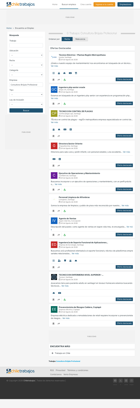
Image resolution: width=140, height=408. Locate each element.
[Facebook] (115, 381)
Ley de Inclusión (16, 100)
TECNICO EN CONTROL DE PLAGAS (76, 111)
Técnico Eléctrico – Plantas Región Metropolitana (82, 55)
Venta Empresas (70, 374)
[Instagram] (131, 381)
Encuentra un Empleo (24, 28)
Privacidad (60, 370)
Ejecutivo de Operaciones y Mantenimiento (79, 173)
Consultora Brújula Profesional (99, 33)
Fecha (12, 60)
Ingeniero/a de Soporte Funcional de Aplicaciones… (83, 242)
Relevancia (80, 39)
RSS (52, 370)
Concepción (76, 221)
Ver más (54, 66)
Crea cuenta (85, 4)
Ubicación (13, 50)
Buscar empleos (69, 4)
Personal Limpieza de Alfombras (74, 197)
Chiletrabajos (29, 380)
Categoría (13, 70)
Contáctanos (56, 374)
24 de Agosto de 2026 (69, 60)
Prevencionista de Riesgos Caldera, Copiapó (80, 307)
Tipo (11, 90)
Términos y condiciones (77, 370)
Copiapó (76, 309)
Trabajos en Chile (62, 353)
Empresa (13, 80)
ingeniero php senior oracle (72, 87)
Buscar (26, 110)
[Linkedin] (126, 381)
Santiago (68, 57)
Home (56, 4)
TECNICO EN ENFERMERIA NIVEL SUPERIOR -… (81, 275)
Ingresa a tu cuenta (104, 4)
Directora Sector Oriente (70, 143)
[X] (121, 381)
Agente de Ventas (67, 218)
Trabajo (12, 40)
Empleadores (125, 4)
